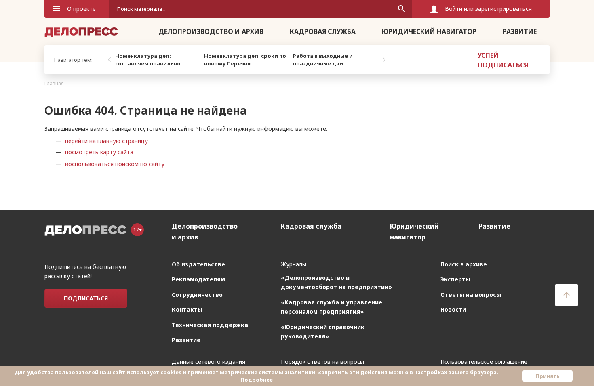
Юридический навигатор (429, 31)
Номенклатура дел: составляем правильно (148, 59)
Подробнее (256, 379)
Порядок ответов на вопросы (322, 361)
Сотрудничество (197, 294)
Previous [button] (109, 60)
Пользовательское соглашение (483, 361)
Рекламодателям (198, 279)
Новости (453, 309)
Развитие (520, 31)
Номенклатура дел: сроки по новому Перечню (245, 59)
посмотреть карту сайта (99, 152)
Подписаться (86, 298)
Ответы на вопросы (470, 294)
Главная (54, 83)
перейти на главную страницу (106, 141)
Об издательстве (198, 264)
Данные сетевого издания (208, 361)
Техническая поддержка (210, 325)
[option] (157, 59)
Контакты (187, 309)
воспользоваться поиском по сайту (114, 164)
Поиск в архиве (463, 264)
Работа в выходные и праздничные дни (323, 59)
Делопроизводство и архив (210, 31)
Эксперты (455, 279)
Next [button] (384, 60)
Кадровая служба (323, 31)
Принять (547, 376)
